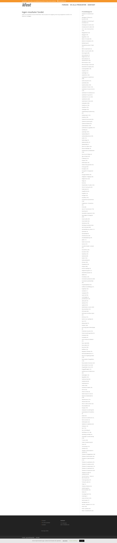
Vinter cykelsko (85, 508)
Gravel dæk (84, 221)
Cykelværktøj (85, 134)
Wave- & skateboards (86, 510)
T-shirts (83, 440)
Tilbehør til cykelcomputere (88, 458)
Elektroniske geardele (87, 164)
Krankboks (84, 276)
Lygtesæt (84, 305)
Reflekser (84, 349)
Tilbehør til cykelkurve (87, 464)
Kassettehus (84, 249)
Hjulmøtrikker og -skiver (87, 229)
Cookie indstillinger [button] (73, 540)
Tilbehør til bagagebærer (87, 454)
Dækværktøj (84, 144)
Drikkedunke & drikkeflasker (88, 150)
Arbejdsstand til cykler (87, 27)
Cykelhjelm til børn (86, 87)
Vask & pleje (84, 500)
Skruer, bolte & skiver (87, 403)
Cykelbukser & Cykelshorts (88, 77)
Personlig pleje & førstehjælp (88, 327)
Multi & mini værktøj (86, 319)
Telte (83, 444)
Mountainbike (85, 309)
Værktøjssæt (84, 502)
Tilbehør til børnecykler (87, 456)
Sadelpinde (84, 381)
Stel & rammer (85, 419)
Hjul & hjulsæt (85, 227)
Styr (83, 428)
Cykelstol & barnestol (86, 119)
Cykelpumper (85, 115)
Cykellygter (84, 109)
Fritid (83, 207)
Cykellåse (84, 107)
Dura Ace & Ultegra (86, 154)
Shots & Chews (85, 391)
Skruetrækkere (85, 405)
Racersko (84, 347)
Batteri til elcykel (85, 39)
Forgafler (84, 193)
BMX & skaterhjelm (86, 48)
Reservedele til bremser (87, 363)
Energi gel (84, 166)
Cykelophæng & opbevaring (88, 111)
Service (83, 389)
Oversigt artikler (45, 530)
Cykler (83, 138)
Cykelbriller (84, 75)
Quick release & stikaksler (88, 339)
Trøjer (83, 484)
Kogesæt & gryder (86, 270)
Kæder (83, 258)
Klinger (83, 266)
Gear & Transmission (86, 209)
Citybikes (84, 70)
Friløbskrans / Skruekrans (87, 203)
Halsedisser (84, 223)
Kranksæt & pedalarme (87, 278)
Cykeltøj (83, 129)
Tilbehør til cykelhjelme (87, 462)
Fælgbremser (85, 178)
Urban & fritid (85, 498)
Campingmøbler (85, 68)
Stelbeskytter (85, 422)
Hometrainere (85, 235)
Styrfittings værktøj (86, 434)
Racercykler (84, 345)
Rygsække (84, 377)
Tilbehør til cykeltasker (87, 468)
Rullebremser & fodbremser (88, 371)
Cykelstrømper (85, 125)
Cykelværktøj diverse (86, 136)
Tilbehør (84, 448)
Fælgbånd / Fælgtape (86, 176)
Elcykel (83, 160)
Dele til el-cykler (85, 146)
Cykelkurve (84, 105)
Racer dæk (84, 343)
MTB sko (84, 317)
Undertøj (84, 496)
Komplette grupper (86, 272)
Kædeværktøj (85, 260)
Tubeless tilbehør (86, 486)
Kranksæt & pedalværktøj (87, 281)
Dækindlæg (84, 140)
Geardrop (84, 211)
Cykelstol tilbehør (86, 123)
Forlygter (84, 195)
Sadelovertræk (85, 379)
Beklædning (84, 43)
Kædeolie (84, 256)
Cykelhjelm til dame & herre (88, 89)
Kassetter (84, 251)
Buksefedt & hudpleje (87, 66)
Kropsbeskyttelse (86, 284)
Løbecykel (84, 300)
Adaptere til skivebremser (88, 13)
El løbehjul (84, 158)
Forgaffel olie (85, 191)
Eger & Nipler (85, 156)
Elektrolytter (84, 162)
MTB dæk (84, 311)
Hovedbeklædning (86, 237)
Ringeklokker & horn (86, 367)
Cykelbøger (84, 73)
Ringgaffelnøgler (85, 369)
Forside (65, 5)
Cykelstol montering (86, 121)
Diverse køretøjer (86, 148)
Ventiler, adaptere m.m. (87, 504)
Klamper (84, 262)
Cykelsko (84, 117)
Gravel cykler (85, 219)
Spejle (83, 415)
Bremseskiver (85, 62)
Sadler (83, 385)
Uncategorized (85, 494)
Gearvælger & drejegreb (87, 215)
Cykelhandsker (85, 85)
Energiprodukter (85, 174)
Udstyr (83, 492)
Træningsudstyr (85, 480)
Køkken (83, 274)
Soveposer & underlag (87, 410)
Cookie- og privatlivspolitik (28, 537)
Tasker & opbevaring (86, 442)
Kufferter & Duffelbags (87, 286)
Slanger (83, 407)
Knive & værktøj (85, 268)
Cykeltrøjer (84, 131)
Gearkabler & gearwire (87, 213)
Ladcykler (84, 291)
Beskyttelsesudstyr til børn (88, 45)
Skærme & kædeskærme (87, 395)
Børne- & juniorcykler (86, 51)
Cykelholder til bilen (86, 101)
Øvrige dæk (84, 323)
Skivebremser (85, 399)
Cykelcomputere (85, 80)
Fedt (83, 183)
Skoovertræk (84, 401)
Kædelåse (84, 254)
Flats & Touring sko (86, 187)
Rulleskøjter (84, 375)
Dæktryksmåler (85, 142)
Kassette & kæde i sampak (88, 246)
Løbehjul (84, 303)
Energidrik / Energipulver (87, 171)
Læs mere (65, 540)
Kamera (83, 244)
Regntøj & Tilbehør (86, 351)
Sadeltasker (84, 383)
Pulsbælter (84, 337)
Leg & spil (84, 295)
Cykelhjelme (84, 99)
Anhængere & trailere (87, 24)
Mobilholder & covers (87, 307)
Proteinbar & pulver (86, 331)
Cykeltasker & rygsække (87, 127)
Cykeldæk (84, 82)
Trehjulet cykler (85, 482)
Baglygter (84, 34)
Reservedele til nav (86, 365)
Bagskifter (84, 37)
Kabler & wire (85, 242)
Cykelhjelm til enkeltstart (87, 92)
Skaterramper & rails (86, 393)
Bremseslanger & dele (87, 64)
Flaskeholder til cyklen (87, 185)
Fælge (83, 180)
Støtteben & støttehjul (87, 424)
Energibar (84, 168)
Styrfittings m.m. (85, 432)
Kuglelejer (84, 288)
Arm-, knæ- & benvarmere (88, 29)
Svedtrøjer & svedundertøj (88, 436)
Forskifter (84, 197)
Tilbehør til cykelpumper (87, 466)
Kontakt (91, 5)
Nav (83, 321)
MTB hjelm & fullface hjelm (88, 313)
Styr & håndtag (85, 430)
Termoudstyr (85, 446)
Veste (83, 506)
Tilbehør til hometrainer (87, 470)
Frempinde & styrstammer (88, 199)
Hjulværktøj (84, 233)
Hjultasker (84, 231)
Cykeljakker (84, 103)
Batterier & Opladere (86, 41)
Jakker (83, 239)
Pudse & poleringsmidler (87, 333)
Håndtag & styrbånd (86, 225)
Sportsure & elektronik (87, 417)
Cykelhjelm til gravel (86, 95)
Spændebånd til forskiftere (88, 412)
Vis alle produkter (78, 5)
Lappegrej (84, 293)
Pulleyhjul (84, 335)
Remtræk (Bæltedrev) (86, 353)
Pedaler (83, 325)
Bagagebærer (85, 32)
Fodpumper (84, 189)
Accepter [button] (82, 540)
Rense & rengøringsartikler (88, 355)
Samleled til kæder (86, 387)
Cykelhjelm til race (86, 97)
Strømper (84, 426)
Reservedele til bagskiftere (88, 359)
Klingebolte (84, 264)
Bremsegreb (84, 53)
